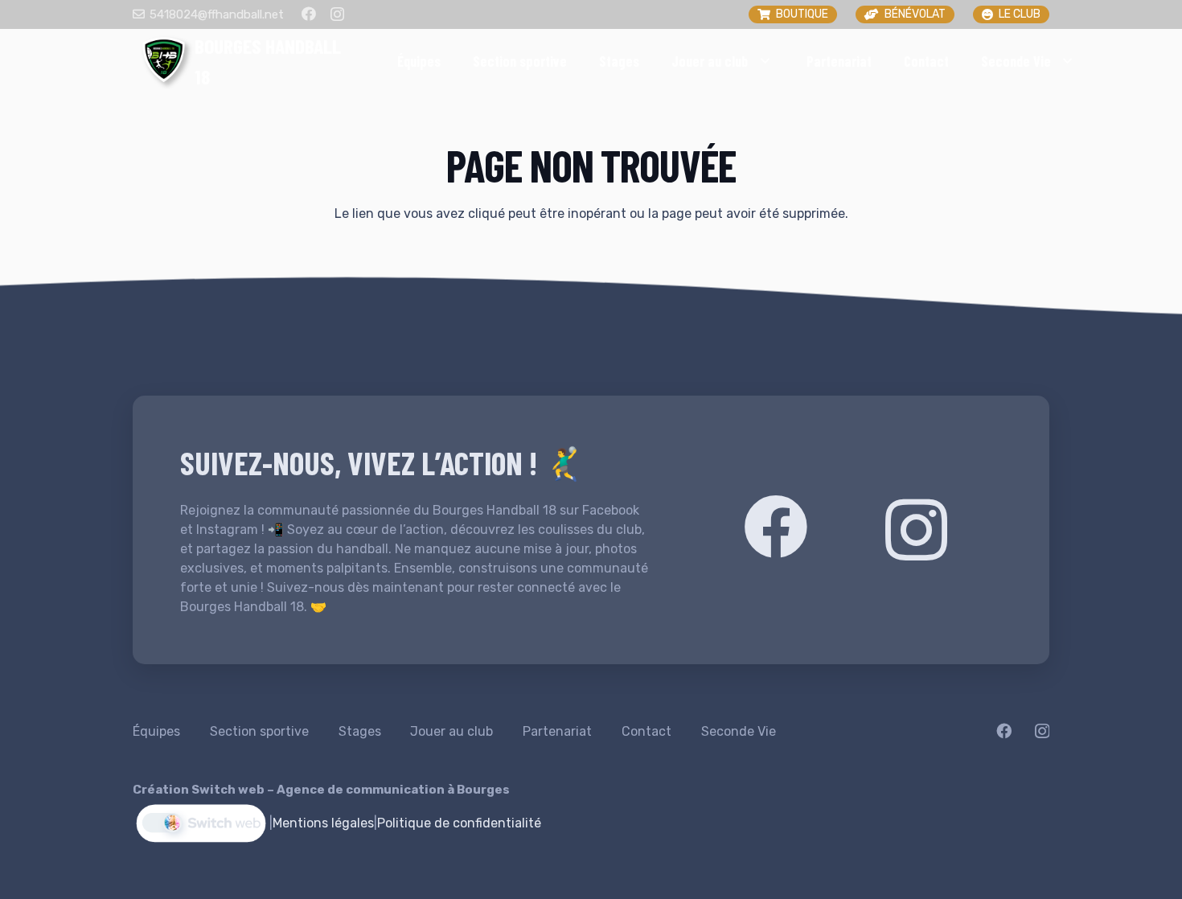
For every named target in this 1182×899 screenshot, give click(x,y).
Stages (360, 731)
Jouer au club (451, 731)
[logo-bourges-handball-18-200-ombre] (164, 61)
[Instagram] (337, 14)
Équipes (156, 731)
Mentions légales (323, 823)
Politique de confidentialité (459, 823)
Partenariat (557, 731)
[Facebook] (309, 13)
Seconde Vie (738, 731)
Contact (646, 731)
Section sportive (259, 731)
